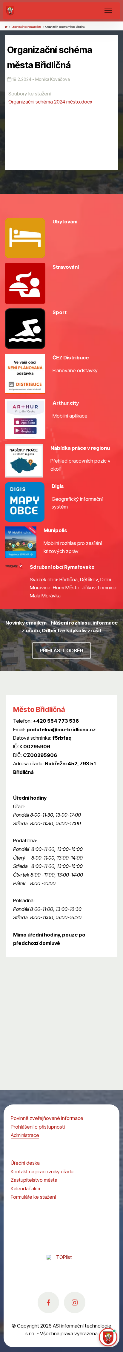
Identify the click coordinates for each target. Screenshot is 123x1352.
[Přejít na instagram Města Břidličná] (74, 1302)
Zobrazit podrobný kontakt (43, 781)
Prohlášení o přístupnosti (38, 1127)
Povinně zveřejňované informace (47, 1118)
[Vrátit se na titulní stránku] (6, 26)
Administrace (25, 1135)
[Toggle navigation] (108, 10)
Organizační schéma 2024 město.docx (50, 102)
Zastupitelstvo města (34, 1180)
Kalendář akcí (25, 1189)
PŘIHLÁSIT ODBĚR (61, 650)
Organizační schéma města (26, 26)
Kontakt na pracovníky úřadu (42, 1172)
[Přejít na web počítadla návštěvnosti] (61, 1264)
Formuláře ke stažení (33, 1197)
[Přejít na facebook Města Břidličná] (48, 1302)
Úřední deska (25, 1163)
